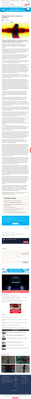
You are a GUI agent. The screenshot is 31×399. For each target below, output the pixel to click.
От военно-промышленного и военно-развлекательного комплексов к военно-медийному (15, 205)
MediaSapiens (8, 0)
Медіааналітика (5, 13)
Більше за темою (5, 354)
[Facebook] (11, 22)
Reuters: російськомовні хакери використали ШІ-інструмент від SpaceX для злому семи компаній (14, 297)
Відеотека (16, 385)
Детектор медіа (3, 0)
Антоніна (15, 386)
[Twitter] (12, 22)
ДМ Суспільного (13, 0)
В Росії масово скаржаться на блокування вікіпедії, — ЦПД (9, 317)
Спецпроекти (12, 4)
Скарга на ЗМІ (27, 4)
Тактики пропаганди (14, 6)
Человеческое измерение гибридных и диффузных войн (13, 202)
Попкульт (19, 6)
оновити (27, 252)
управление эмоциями (12, 235)
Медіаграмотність (4, 6)
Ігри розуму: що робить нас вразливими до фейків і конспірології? (14, 212)
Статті (7, 4)
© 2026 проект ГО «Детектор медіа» (24, 379)
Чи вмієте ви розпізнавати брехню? (9, 207)
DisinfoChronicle (22, 0)
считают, (15, 188)
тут (19, 75)
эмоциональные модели (5, 235)
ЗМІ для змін (17, 0)
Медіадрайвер (27, 0)
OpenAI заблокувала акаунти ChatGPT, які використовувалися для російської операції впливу (14, 300)
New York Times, (17, 102)
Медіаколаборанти (24, 6)
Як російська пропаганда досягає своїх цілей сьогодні (12, 200)
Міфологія (9, 6)
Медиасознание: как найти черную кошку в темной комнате (13, 208)
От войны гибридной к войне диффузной (10, 210)
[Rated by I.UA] (13, 390)
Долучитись (15, 223)
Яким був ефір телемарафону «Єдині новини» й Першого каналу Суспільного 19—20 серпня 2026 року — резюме (15, 320)
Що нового (3, 4)
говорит (21, 166)
